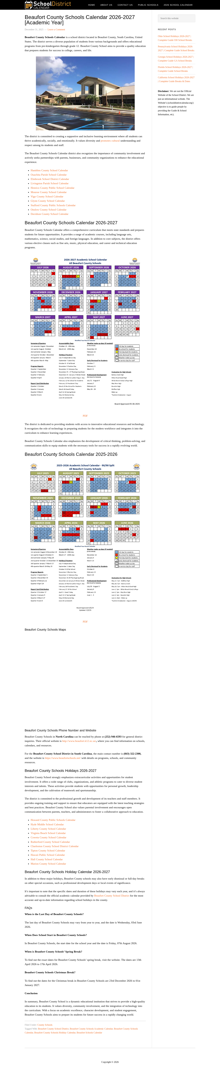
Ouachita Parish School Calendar (49, 174)
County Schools (44, 1025)
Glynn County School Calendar (48, 200)
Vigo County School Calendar (47, 196)
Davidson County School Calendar (49, 213)
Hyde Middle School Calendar (48, 824)
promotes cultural (110, 140)
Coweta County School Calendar (48, 837)
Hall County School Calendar (47, 859)
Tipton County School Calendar (48, 850)
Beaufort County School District (111, 895)
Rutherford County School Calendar (50, 841)
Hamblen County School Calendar (49, 170)
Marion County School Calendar (48, 863)
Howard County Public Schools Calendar (53, 819)
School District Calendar (49, 5)
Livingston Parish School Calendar (50, 183)
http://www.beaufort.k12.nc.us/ (79, 740)
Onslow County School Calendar (48, 209)
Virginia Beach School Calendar (48, 833)
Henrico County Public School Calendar (52, 187)
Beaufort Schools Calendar (89, 1032)
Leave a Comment (56, 29)
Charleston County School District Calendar (55, 846)
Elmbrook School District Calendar (50, 179)
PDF (85, 415)
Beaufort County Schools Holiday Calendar (54, 1032)
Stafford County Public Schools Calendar (53, 205)
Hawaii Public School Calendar (48, 854)
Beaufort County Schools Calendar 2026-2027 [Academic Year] (80, 20)
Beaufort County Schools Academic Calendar (91, 1028)
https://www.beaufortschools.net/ (63, 757)
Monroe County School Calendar (49, 192)
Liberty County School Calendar (48, 828)
